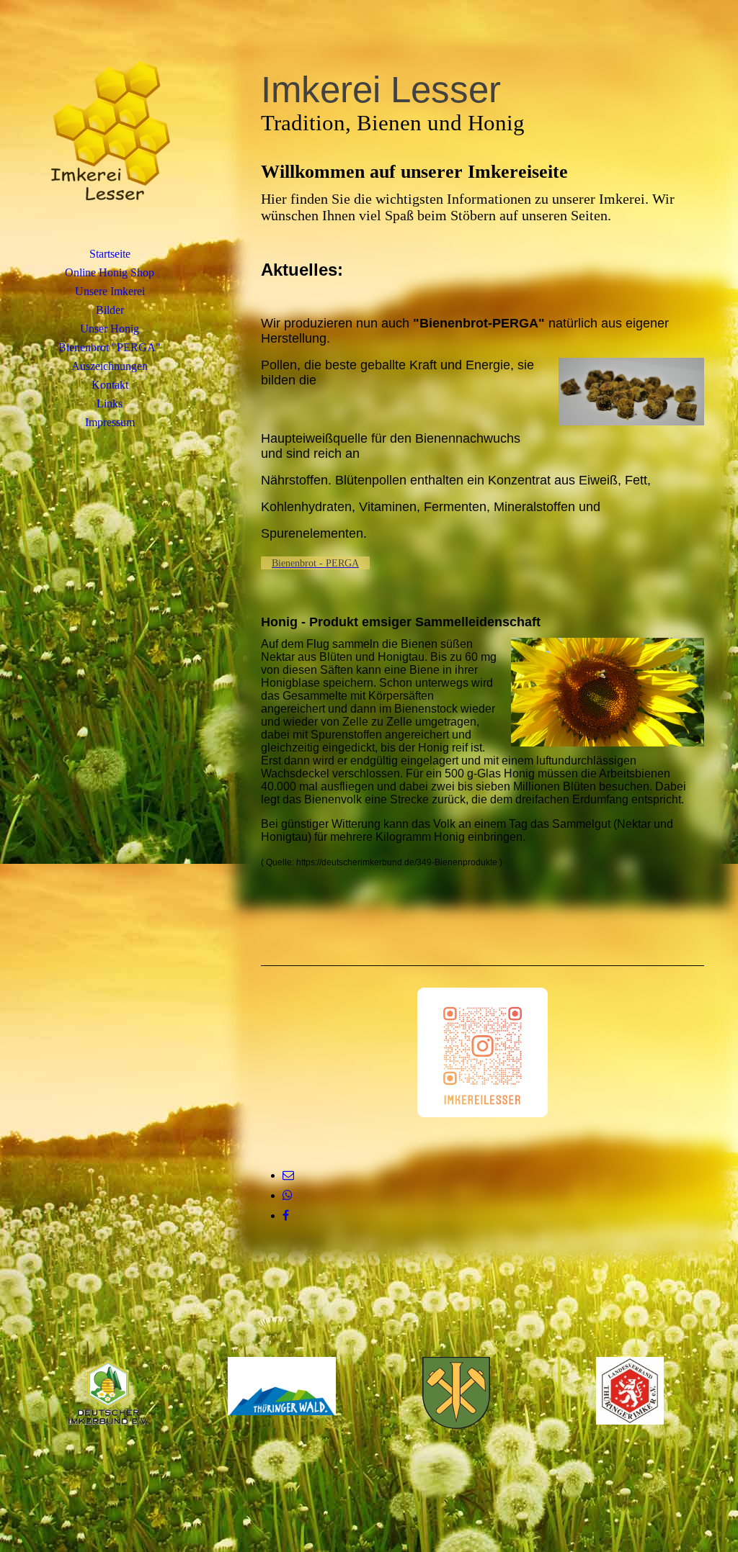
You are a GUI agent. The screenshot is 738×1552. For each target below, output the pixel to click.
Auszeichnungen (109, 366)
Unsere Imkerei (110, 291)
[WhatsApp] (288, 1195)
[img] (109, 133)
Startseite (109, 254)
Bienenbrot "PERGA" (109, 347)
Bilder (110, 310)
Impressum (110, 422)
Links (110, 403)
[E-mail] (288, 1175)
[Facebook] (286, 1215)
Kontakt (110, 385)
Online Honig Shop (109, 272)
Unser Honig (109, 328)
